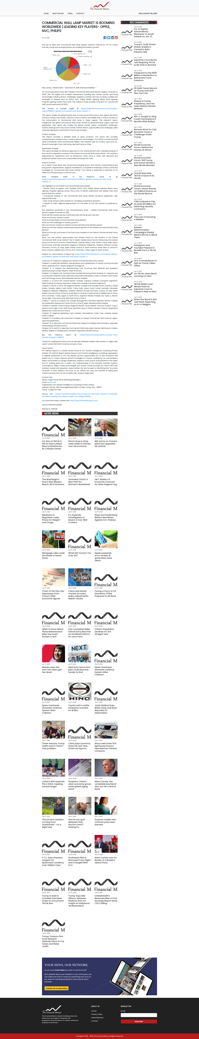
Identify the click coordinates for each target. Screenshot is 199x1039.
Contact (94, 1021)
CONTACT (80, 13)
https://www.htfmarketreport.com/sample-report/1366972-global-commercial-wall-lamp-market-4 (80, 109)
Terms (93, 1011)
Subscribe (139, 1021)
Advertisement (97, 1017)
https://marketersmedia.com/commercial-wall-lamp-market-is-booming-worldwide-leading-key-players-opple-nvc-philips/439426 (80, 395)
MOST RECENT (58, 13)
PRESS (70, 13)
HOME (46, 13)
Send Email (51, 382)
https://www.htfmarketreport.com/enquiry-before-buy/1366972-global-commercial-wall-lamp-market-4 (80, 255)
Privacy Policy (96, 1014)
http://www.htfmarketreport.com (84, 400)
